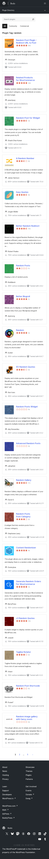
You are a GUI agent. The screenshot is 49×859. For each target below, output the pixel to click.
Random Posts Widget (27, 406)
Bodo (10, 828)
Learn (4, 786)
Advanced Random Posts (28, 443)
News (4, 771)
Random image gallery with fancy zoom (26, 717)
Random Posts (23, 265)
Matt (5, 810)
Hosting (5, 775)
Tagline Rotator (23, 652)
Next (32, 754)
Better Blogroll (23, 296)
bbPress (7, 814)
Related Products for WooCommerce (25, 78)
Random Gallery (23, 480)
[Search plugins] (33, 19)
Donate (30, 794)
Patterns (29, 779)
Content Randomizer (26, 547)
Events (28, 790)
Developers (7, 794)
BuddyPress (8, 818)
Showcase (30, 767)
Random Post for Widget (28, 118)
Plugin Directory (8, 10)
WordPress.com (10, 806)
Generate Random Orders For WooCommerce (28, 582)
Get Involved (31, 786)
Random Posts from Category (23, 515)
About (4, 767)
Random (20, 330)
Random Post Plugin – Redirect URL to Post (26, 41)
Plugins (28, 775)
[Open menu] (45, 3)
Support (5, 790)
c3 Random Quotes (25, 618)
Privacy (5, 779)
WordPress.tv (9, 798)
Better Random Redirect (27, 226)
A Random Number (25, 158)
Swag (29, 798)
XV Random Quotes (25, 367)
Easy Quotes (22, 192)
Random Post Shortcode (28, 686)
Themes (29, 771)
